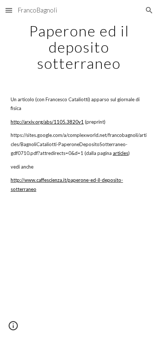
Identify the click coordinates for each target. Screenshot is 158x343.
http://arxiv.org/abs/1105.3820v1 (47, 122)
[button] (9, 10)
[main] (79, 47)
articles (120, 153)
